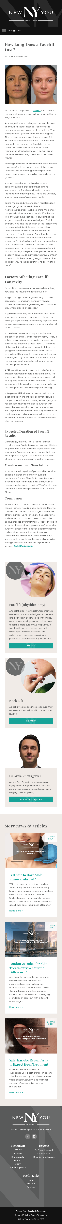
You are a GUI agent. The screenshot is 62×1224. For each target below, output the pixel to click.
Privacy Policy (21, 1211)
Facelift (31, 645)
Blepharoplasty (18, 1167)
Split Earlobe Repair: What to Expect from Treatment (29, 1062)
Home (31, 1180)
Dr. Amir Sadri (44, 1153)
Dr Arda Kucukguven (31, 799)
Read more (15, 911)
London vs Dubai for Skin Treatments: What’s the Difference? (28, 968)
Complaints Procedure (37, 1211)
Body (18, 1164)
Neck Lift (31, 721)
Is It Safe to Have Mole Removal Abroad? (25, 877)
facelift (37, 110)
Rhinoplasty (18, 1157)
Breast (17, 1160)
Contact (31, 1187)
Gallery (31, 1183)
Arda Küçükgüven (23, 546)
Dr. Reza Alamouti (44, 1150)
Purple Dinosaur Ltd (39, 1215)
